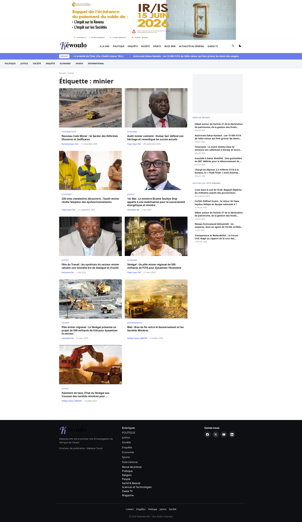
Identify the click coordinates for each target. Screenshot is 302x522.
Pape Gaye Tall (134, 144)
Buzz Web (170, 46)
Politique (127, 471)
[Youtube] (224, 434)
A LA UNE (104, 46)
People (126, 479)
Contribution (69, 131)
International (96, 63)
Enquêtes (141, 509)
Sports (157, 46)
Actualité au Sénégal (191, 46)
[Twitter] (216, 434)
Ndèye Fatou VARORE (137, 338)
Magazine (128, 495)
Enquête (133, 46)
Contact (130, 509)
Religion (127, 475)
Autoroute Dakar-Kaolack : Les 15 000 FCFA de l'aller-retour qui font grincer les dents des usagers (172, 56)
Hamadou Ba (133, 209)
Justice (24, 63)
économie (132, 131)
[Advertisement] (218, 93)
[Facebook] (207, 434)
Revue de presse (132, 467)
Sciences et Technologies (137, 487)
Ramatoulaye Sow (70, 144)
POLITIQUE (118, 46)
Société (145, 46)
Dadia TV (213, 46)
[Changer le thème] (240, 46)
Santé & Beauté (131, 483)
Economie (65, 63)
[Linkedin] (232, 434)
